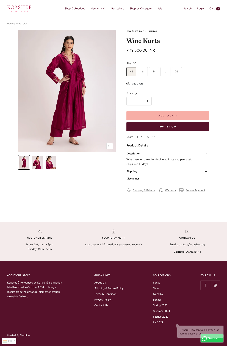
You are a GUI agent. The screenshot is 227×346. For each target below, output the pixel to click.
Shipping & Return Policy (108, 288)
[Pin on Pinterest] (142, 137)
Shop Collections (75, 8)
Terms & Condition (105, 294)
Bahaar (157, 299)
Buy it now (167, 126)
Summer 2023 (161, 311)
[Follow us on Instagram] (215, 285)
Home (10, 23)
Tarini (156, 288)
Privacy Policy (102, 299)
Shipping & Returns (144, 190)
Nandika (158, 294)
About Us (100, 282)
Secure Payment (195, 190)
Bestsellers (117, 8)
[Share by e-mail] (154, 137)
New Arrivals (98, 8)
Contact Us (101, 305)
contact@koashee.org (192, 244)
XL (176, 71)
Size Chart (137, 83)
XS (131, 71)
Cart (214, 8)
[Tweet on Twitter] (147, 137)
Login (200, 8)
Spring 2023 (160, 305)
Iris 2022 (158, 322)
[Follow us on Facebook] (205, 285)
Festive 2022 (160, 316)
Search (187, 8)
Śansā (156, 282)
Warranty (170, 190)
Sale (159, 8)
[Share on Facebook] (137, 137)
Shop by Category (141, 8)
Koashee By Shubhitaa (142, 31)
